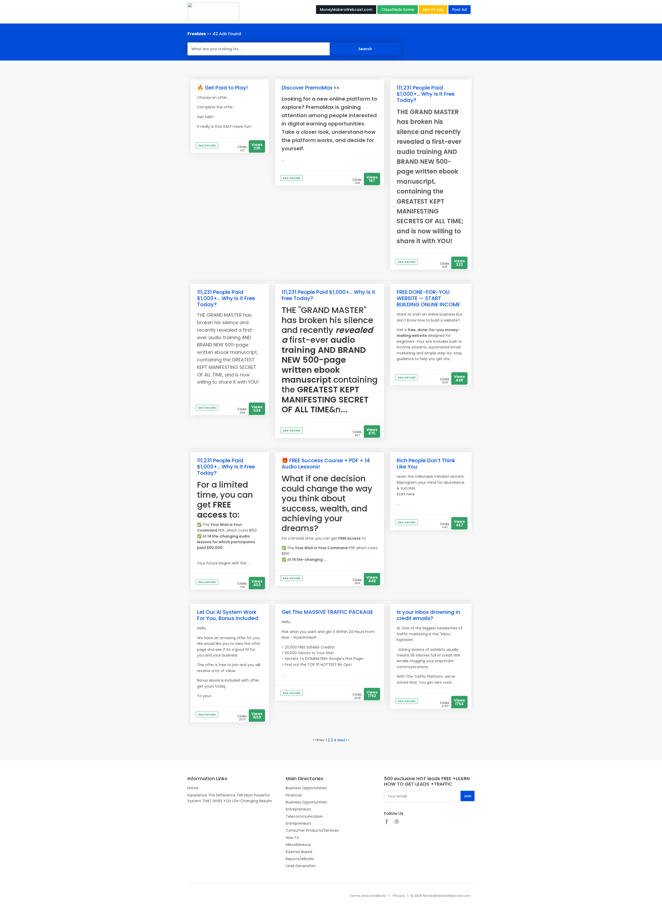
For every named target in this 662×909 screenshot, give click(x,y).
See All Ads (433, 9)
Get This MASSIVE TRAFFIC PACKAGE (327, 612)
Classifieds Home (397, 9)
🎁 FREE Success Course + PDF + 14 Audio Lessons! (326, 463)
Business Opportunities (306, 788)
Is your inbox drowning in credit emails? (428, 615)
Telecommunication (304, 816)
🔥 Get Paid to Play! (222, 87)
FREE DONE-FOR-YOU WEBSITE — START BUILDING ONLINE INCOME (428, 298)
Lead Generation (301, 865)
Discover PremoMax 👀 (311, 87)
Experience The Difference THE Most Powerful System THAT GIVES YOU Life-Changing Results (229, 798)
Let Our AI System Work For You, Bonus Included (227, 615)
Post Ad (459, 9)
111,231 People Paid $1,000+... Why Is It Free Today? (426, 94)
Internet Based (299, 851)
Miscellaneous (298, 844)
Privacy (399, 895)
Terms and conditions (368, 895)
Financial (294, 795)
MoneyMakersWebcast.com (346, 9)
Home (192, 788)
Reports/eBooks (300, 858)
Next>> (343, 740)
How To (292, 837)
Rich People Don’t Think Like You (426, 463)
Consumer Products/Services (312, 830)
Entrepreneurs (298, 809)
